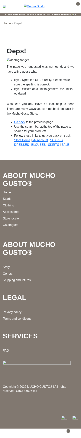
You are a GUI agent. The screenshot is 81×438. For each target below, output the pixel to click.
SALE (65, 144)
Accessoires (11, 211)
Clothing (8, 205)
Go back (19, 122)
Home (7, 23)
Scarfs (7, 198)
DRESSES (21, 144)
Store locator (11, 218)
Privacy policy (12, 312)
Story (6, 267)
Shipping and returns (17, 280)
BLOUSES (38, 144)
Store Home (22, 140)
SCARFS (56, 140)
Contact (8, 273)
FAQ (6, 350)
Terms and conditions (17, 318)
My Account (40, 140)
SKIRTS (53, 144)
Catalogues (10, 224)
